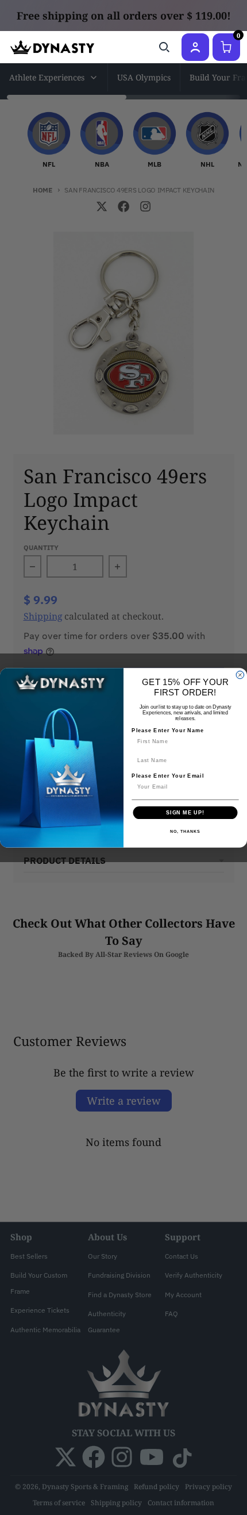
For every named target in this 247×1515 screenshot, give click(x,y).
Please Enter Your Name (168, 729)
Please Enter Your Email (168, 775)
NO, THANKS (185, 831)
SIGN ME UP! (185, 812)
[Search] (164, 47)
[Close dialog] (240, 674)
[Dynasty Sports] (52, 47)
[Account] (195, 47)
